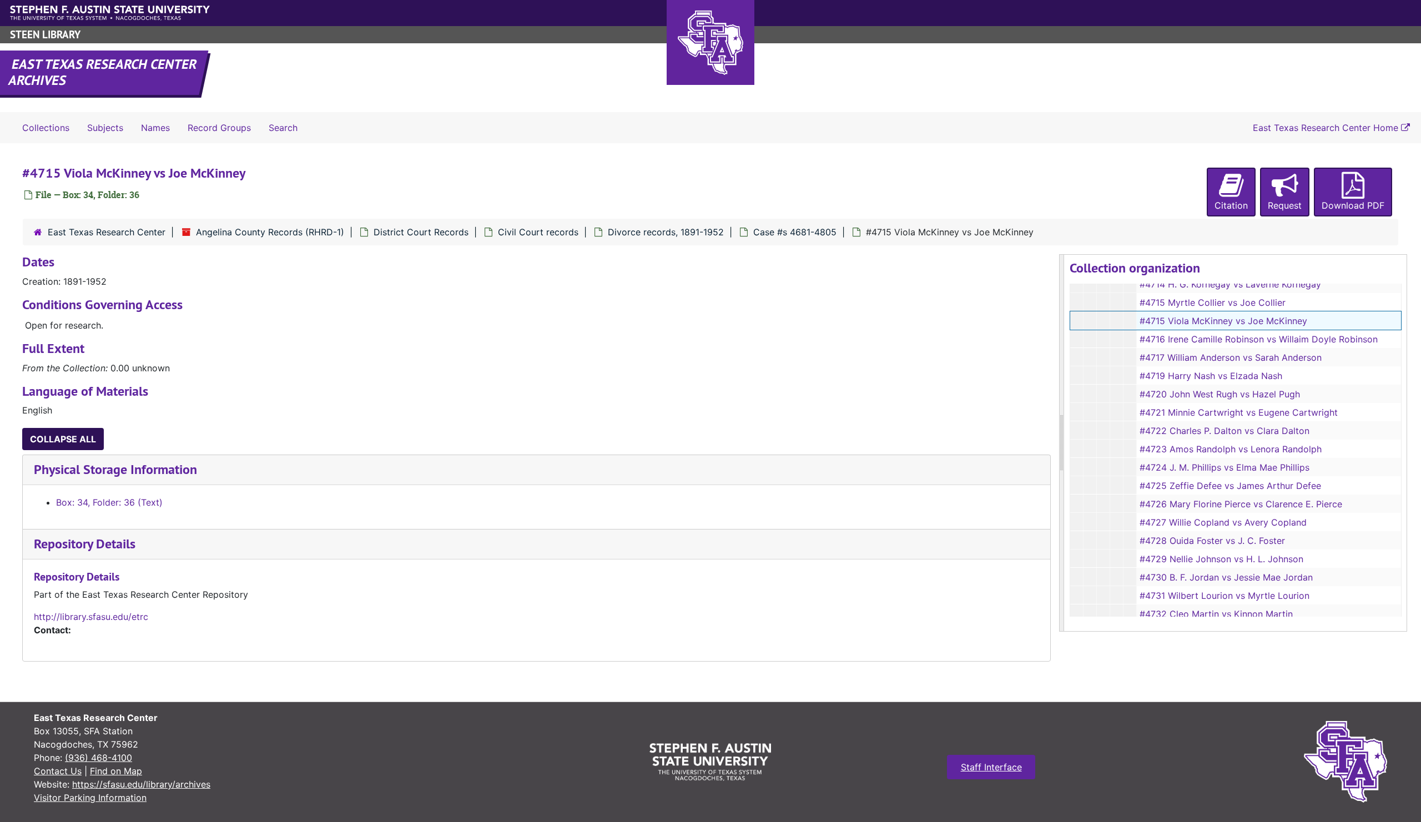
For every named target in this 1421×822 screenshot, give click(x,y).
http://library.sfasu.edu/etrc (91, 616)
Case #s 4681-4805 (795, 232)
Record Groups (219, 127)
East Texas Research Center (106, 232)
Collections (45, 127)
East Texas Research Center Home (1327, 127)
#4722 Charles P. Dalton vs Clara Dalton (1224, 430)
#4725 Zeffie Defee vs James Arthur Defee (1230, 485)
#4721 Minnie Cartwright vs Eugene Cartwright (1239, 412)
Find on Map (116, 770)
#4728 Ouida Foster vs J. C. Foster (1212, 540)
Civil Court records (538, 232)
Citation (1231, 205)
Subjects (105, 127)
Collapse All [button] (63, 439)
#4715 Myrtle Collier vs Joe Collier (1213, 302)
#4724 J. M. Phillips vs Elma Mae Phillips (1224, 467)
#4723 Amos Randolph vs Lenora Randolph (1231, 449)
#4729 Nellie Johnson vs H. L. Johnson (1221, 558)
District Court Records (421, 232)
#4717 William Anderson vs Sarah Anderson (1231, 357)
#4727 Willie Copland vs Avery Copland (1223, 522)
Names (155, 127)
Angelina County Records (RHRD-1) (270, 232)
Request (1285, 205)
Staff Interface (991, 767)
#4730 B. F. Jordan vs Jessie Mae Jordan (1226, 577)
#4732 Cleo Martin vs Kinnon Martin (1216, 613)
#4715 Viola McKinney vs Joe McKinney (1223, 320)
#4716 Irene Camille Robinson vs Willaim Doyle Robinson (1259, 339)
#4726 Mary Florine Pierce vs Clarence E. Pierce (1241, 504)
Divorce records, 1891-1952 (666, 232)
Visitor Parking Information (90, 797)
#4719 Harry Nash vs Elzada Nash (1211, 375)
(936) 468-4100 (98, 757)
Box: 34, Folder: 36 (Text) (109, 502)
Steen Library (45, 35)
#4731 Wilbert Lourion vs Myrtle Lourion (1224, 595)
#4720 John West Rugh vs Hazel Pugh (1220, 394)
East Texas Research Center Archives (103, 72)
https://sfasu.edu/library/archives (141, 784)
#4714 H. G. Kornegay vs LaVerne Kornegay (1230, 284)
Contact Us (58, 770)
